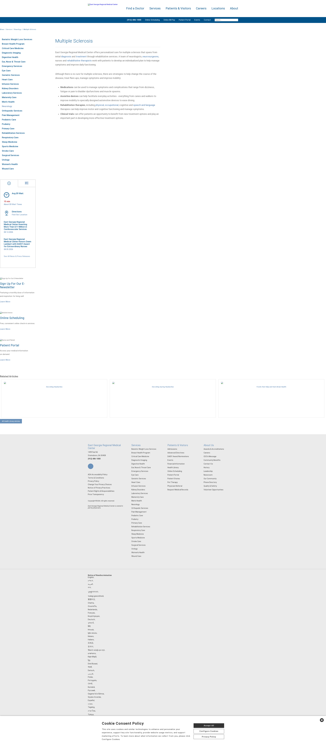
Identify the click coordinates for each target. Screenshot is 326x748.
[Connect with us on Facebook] (90, 466)
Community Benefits (212, 460)
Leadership (208, 471)
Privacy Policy (93, 481)
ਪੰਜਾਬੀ (90, 684)
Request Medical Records (177, 490)
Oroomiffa (92, 606)
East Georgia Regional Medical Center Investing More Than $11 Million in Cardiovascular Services (15, 225)
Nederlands (92, 610)
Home (2, 29)
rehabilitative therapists (79, 60)
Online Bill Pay (169, 20)
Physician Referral (174, 486)
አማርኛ (90, 581)
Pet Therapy (172, 482)
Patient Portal (185, 20)
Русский (91, 690)
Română (91, 687)
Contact (207, 20)
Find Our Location (19, 215)
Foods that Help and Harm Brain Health (271, 387)
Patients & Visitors (177, 445)
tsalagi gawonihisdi (96, 596)
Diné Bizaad (92, 664)
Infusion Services (10, 84)
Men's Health (8, 102)
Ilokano (91, 636)
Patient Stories (173, 479)
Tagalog (91, 707)
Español (91, 700)
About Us (209, 445)
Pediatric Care (9, 119)
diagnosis (66, 56)
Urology (5, 159)
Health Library (173, 467)
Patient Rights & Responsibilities (101, 491)
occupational (111, 105)
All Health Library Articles (11, 421)
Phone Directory (210, 482)
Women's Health (10, 164)
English (91, 577)
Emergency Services (12, 66)
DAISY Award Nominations (178, 456)
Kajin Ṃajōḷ (92, 657)
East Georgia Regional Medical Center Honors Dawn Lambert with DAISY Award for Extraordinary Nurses (17, 243)
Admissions (172, 449)
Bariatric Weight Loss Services (17, 39)
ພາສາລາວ (92, 653)
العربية (90, 584)
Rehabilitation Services (13, 133)
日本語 (90, 643)
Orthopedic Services (12, 110)
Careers (207, 453)
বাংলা (89, 587)
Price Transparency (96, 494)
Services (9, 29)
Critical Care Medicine (13, 48)
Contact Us (208, 464)
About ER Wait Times (13, 204)
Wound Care (8, 168)
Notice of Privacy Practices (99, 488)
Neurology (17, 29)
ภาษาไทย (91, 711)
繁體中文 (91, 599)
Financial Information (176, 464)
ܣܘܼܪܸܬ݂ (90, 704)
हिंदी (89, 626)
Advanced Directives (175, 453)
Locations (218, 8)
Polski (90, 677)
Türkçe (91, 714)
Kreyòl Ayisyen (94, 616)
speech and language (144, 105)
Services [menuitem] (155, 8)
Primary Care (8, 128)
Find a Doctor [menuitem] (135, 8)
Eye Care (6, 70)
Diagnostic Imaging (11, 52)
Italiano (91, 640)
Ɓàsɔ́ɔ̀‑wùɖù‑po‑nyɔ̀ (96, 650)
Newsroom (208, 475)
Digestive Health (10, 57)
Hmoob (91, 630)
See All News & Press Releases (17, 256)
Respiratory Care (10, 137)
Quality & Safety (210, 486)
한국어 (90, 646)
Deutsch (91, 619)
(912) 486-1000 (94, 459)
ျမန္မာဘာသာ (93, 592)
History (206, 467)
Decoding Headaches (54, 387)
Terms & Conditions (96, 478)
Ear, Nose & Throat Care (13, 61)
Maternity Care (9, 97)
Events (197, 20)
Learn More (5, 301)
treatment (81, 56)
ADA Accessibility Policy (97, 474)
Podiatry (6, 124)
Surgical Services (10, 155)
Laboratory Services (12, 93)
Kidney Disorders (10, 88)
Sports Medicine (10, 146)
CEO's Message (210, 456)
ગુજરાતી (91, 623)
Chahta (91, 603)
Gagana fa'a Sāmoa (96, 694)
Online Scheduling (152, 20)
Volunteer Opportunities (213, 490)
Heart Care (7, 79)
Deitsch (91, 670)
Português (92, 680)
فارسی (90, 674)
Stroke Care (8, 151)
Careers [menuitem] (201, 8)
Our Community (210, 479)
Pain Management (10, 115)
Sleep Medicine (9, 142)
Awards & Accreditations (214, 449)
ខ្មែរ (89, 660)
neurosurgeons (150, 56)
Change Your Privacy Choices (100, 484)
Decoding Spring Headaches (163, 387)
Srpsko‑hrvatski (94, 697)
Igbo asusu (92, 633)
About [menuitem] (234, 8)
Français (91, 613)
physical (99, 105)
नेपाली (90, 667)
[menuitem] (225, 20)
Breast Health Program (13, 44)
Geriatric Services (11, 75)
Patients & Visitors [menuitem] (178, 8)
